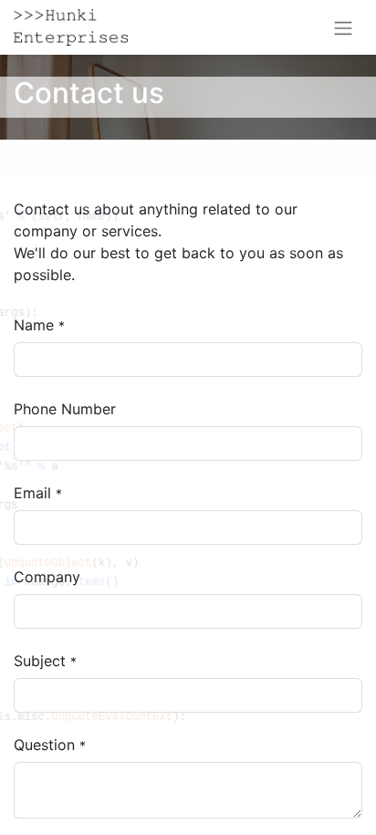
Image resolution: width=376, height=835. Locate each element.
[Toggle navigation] (343, 27)
